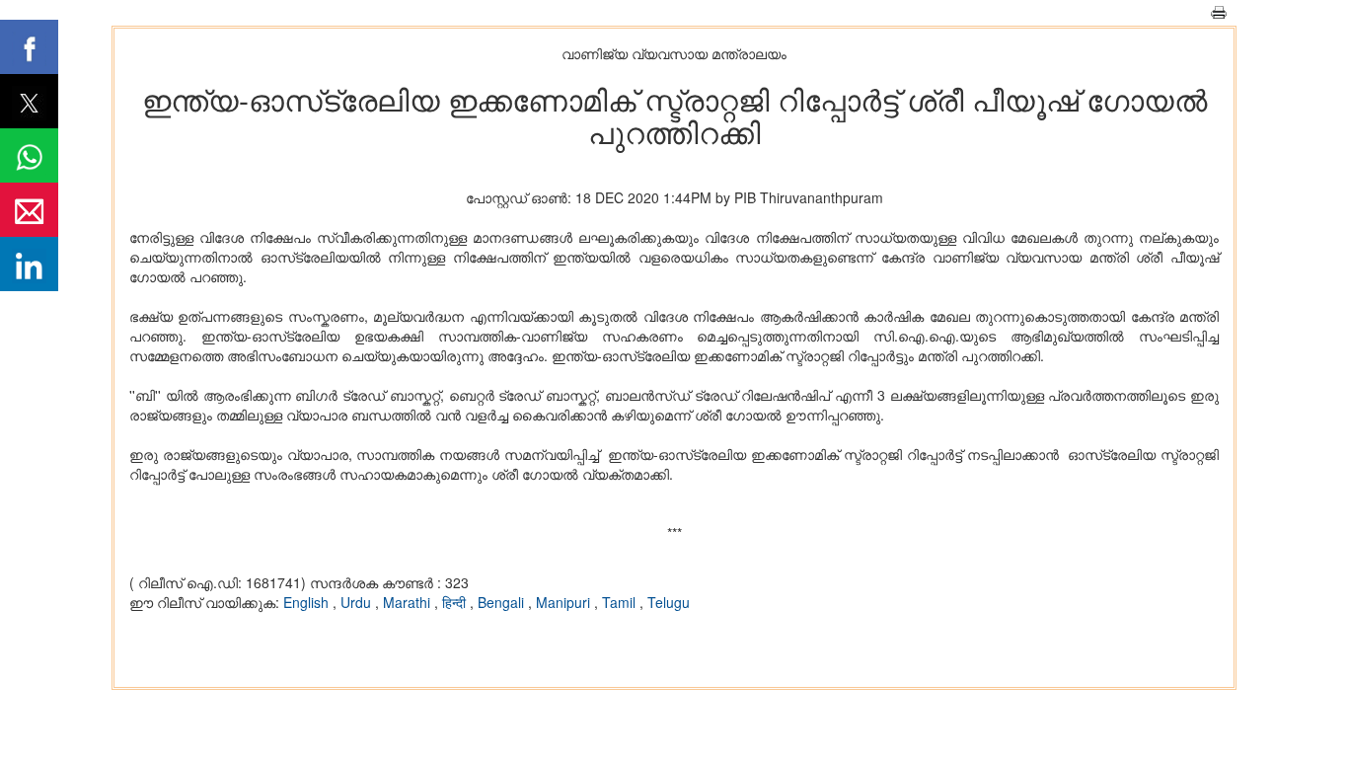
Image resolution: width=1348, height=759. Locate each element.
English (308, 602)
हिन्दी (456, 602)
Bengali (503, 602)
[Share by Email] (29, 210)
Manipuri (565, 602)
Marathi (408, 602)
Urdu (357, 602)
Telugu (668, 602)
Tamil (620, 602)
